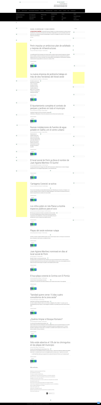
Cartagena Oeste (31, 18)
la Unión (42, 18)
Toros (62, 16)
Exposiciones (73, 10)
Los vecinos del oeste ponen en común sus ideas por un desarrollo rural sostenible (44, 379)
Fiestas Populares (49, 10)
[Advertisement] (21, 60)
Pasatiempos (52, 16)
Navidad (55, 10)
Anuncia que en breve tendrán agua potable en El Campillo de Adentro (41, 382)
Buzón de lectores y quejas (77, 16)
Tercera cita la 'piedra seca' (34, 391)
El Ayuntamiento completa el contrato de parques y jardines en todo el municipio (48, 107)
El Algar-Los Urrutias (43, 14)
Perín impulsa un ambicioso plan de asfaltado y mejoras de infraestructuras (50, 47)
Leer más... (32, 37)
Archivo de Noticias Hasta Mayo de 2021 (60, 6)
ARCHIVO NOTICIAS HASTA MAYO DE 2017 (60, 5)
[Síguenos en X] (59, 2)
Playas (17, 18)
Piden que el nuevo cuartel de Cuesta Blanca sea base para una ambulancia (42, 376)
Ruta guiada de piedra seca (34, 381)
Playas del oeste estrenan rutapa (44, 230)
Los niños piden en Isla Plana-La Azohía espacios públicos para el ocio (47, 207)
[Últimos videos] (61, 2)
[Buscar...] (65, 2)
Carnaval (42, 10)
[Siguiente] (52, 393)
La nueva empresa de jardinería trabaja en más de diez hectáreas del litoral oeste (48, 75)
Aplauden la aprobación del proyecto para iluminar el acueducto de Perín (42, 389)
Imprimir (32, 63)
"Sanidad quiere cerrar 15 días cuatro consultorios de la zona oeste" (46, 296)
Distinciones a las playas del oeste (36, 388)
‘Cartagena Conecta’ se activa (43, 183)
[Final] (53, 393)
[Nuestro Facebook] (58, 2)
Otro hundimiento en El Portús (35, 372)
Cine (68, 10)
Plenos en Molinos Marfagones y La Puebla (37, 385)
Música (60, 10)
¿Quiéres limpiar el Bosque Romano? (46, 319)
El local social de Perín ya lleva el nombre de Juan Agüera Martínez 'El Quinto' (49, 161)
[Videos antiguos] (62, 2)
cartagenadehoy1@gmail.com (63, 3)
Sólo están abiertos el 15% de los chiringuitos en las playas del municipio (50, 343)
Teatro (64, 10)
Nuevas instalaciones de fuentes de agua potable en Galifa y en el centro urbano (48, 128)
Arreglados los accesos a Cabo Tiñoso (36, 378)
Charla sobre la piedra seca (34, 386)
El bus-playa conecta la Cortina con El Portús (50, 276)
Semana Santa (24, 10)
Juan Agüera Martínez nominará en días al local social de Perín (48, 252)
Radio (62, 19)
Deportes (52, 19)
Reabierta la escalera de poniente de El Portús (37, 371)
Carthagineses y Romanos (34, 10)
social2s (34, 67)
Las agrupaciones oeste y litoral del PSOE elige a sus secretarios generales (42, 375)
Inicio (18, 10)
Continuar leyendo (33, 61)
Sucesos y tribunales (76, 19)
